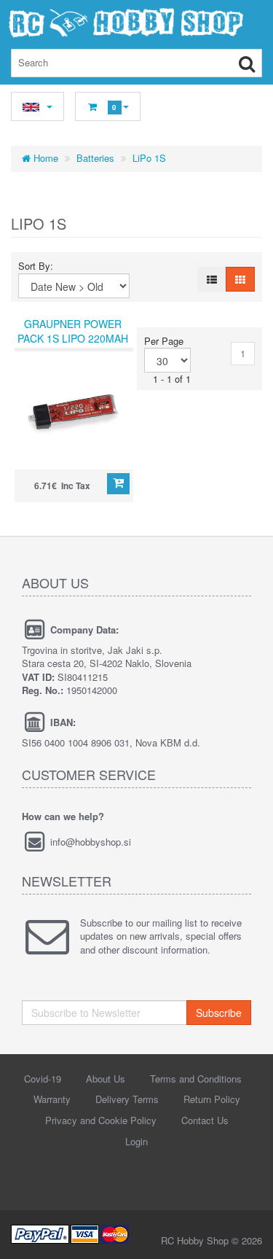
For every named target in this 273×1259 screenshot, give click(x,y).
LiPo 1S (149, 158)
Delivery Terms (127, 1099)
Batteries (95, 158)
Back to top (248, 1236)
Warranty (52, 1099)
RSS (163, 1177)
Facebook (108, 1177)
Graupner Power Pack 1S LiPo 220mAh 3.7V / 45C (72, 338)
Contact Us (205, 1120)
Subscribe (219, 1012)
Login (136, 1141)
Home (44, 158)
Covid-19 (42, 1078)
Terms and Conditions (196, 1078)
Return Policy (211, 1099)
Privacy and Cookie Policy (101, 1120)
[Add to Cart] (118, 483)
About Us (105, 1078)
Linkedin (135, 1177)
